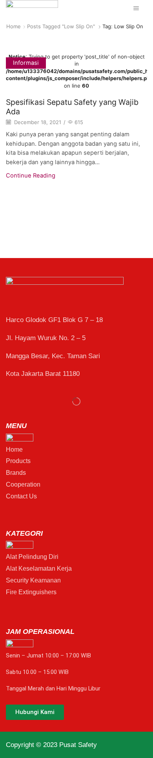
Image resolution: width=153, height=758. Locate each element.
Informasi (26, 62)
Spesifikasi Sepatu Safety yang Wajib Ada (72, 106)
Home (13, 26)
